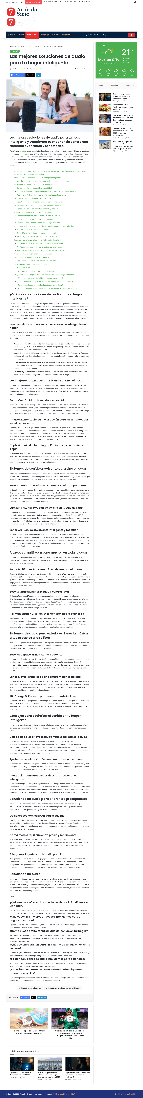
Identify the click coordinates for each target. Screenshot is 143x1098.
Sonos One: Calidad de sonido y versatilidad (34, 188)
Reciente (114, 86)
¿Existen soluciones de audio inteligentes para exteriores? (40, 285)
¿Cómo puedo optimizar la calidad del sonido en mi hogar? (40, 278)
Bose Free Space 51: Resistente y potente (33, 230)
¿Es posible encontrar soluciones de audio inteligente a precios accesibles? (47, 288)
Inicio (12, 35)
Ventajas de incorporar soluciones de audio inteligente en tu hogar (43, 181)
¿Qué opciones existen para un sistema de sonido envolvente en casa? (45, 282)
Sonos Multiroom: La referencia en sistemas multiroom (38, 216)
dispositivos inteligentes (30, 988)
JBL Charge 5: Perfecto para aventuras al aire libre (37, 236)
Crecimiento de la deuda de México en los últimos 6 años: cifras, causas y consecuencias (123, 119)
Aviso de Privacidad (129, 1094)
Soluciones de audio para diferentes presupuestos (34, 254)
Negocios (45, 35)
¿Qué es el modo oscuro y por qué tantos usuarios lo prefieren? (77, 1075)
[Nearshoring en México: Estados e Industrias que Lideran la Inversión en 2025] (50, 1064)
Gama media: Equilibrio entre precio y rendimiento (37, 261)
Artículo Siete (15, 69)
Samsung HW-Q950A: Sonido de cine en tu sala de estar (39, 205)
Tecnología (32, 35)
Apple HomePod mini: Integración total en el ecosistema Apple (41, 195)
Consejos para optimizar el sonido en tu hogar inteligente (36, 240)
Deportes (66, 35)
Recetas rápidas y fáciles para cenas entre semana (123, 107)
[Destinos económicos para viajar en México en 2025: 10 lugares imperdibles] (105, 131)
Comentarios (129, 86)
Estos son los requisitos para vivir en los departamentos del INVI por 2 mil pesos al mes (123, 145)
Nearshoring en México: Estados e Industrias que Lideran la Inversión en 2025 (49, 1075)
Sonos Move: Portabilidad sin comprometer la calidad (38, 233)
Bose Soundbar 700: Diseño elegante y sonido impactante (40, 202)
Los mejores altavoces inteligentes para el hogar (33, 184)
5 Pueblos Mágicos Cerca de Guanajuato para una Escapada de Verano (66, 1)
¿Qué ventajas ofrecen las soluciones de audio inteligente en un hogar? (45, 271)
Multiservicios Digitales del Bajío (64, 1094)
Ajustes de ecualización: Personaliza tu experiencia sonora (40, 247)
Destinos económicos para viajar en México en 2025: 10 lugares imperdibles (123, 132)
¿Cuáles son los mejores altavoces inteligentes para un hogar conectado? (46, 275)
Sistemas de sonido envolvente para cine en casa (33, 198)
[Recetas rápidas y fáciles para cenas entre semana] (105, 108)
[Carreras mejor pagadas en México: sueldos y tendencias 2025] (105, 97)
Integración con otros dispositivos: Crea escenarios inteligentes (42, 250)
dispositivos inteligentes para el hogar (63, 988)
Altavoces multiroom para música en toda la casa (33, 212)
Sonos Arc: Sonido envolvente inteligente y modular (37, 209)
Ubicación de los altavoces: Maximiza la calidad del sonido (40, 243)
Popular (102, 86)
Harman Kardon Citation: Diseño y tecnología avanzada (38, 223)
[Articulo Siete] (26, 17)
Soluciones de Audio (22, 268)
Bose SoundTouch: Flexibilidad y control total (35, 219)
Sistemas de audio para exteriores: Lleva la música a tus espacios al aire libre (44, 226)
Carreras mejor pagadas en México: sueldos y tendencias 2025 (123, 96)
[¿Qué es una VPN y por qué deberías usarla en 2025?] (22, 1064)
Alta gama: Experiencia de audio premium (33, 264)
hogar (24, 151)
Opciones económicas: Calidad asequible (33, 257)
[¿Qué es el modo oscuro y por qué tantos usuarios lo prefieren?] (77, 1064)
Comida (55, 35)
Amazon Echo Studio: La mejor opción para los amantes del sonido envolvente (48, 191)
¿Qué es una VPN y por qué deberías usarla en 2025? (20, 1074)
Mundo (21, 35)
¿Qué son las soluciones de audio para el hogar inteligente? (37, 178)
